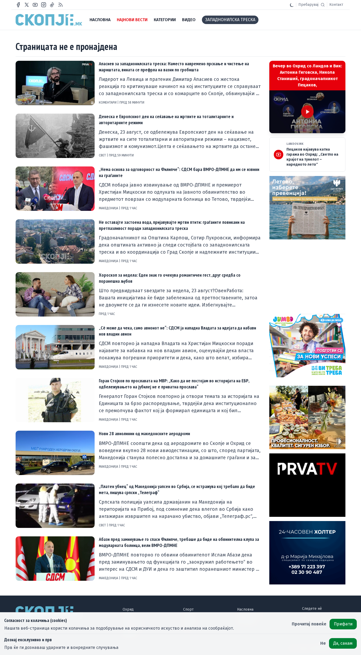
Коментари (108, 102)
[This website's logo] (49, 20)
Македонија (109, 208)
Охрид (128, 609)
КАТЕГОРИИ (165, 19)
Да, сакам (343, 643)
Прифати (343, 623)
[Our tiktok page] (52, 4)
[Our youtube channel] (35, 4)
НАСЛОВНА (100, 19)
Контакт (336, 4)
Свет (103, 155)
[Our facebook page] (18, 4)
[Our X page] (26, 4)
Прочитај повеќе (309, 623)
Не (323, 643)
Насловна (245, 609)
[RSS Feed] (60, 4)
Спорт (188, 609)
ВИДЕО (189, 19)
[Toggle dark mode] (292, 5)
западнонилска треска (230, 19)
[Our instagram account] (43, 4)
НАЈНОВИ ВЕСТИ (132, 19)
